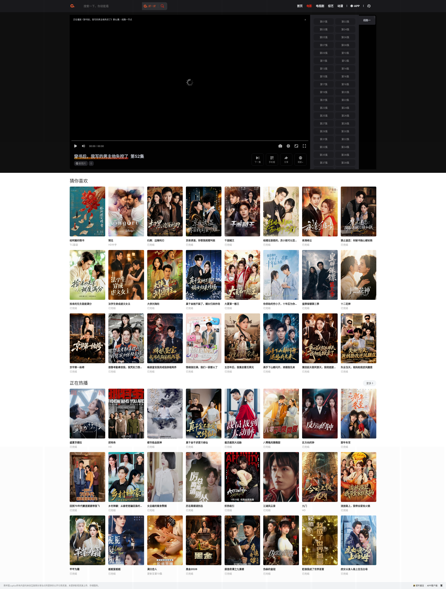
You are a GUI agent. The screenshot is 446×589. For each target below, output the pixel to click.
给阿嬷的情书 (77, 240)
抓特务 (112, 442)
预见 (110, 240)
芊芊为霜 (74, 569)
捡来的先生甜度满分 (81, 303)
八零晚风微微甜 (271, 442)
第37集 (324, 162)
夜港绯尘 (307, 240)
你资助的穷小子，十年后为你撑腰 (281, 303)
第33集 (324, 146)
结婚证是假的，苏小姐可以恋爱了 (281, 240)
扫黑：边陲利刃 (155, 240)
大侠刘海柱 (153, 303)
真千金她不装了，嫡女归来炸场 (203, 303)
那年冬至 (346, 442)
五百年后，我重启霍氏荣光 (239, 367)
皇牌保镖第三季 (310, 303)
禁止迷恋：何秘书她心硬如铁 (356, 240)
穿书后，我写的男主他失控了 (101, 156)
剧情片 (82, 163)
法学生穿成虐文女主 (119, 303)
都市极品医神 (154, 442)
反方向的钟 (308, 442)
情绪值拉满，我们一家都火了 (202, 367)
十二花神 (346, 303)
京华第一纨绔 (77, 367)
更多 (368, 383)
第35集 (324, 154)
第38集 (345, 162)
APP (357, 6)
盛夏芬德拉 (76, 442)
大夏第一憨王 (232, 303)
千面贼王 (229, 240)
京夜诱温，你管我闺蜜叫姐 (200, 240)
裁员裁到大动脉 (233, 442)
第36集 (345, 154)
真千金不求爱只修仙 (197, 442)
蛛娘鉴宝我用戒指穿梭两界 (161, 367)
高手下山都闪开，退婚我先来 (279, 367)
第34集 (345, 146)
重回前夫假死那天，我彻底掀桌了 (320, 367)
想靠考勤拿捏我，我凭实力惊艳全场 (126, 367)
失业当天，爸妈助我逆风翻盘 (356, 367)
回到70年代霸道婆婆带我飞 (85, 505)
